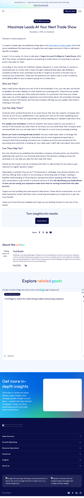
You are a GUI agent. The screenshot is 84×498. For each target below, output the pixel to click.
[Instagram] (80, 493)
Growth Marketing (9, 442)
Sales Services (8, 436)
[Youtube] (69, 493)
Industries (6, 454)
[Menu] (80, 11)
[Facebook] (72, 493)
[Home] (12, 11)
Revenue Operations (10, 448)
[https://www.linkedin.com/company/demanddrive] (76, 493)
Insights (5, 460)
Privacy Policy (6, 493)
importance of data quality (60, 45)
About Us (6, 466)
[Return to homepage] (42, 425)
